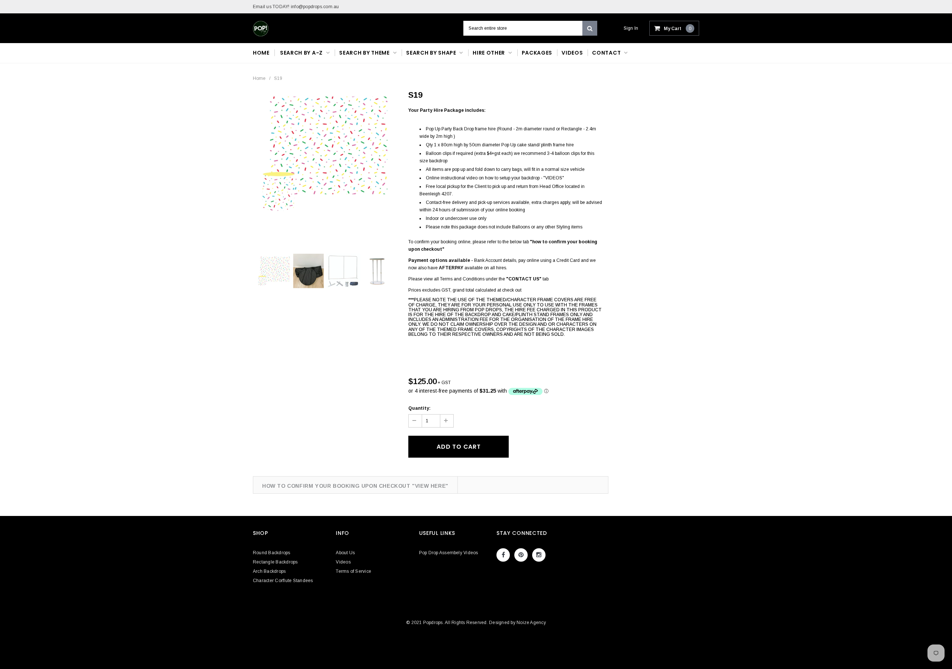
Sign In (631, 28)
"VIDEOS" (553, 178)
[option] (325, 152)
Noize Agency (531, 622)
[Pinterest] (521, 555)
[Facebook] (503, 555)
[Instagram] (539, 555)
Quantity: (419, 408)
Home (259, 78)
